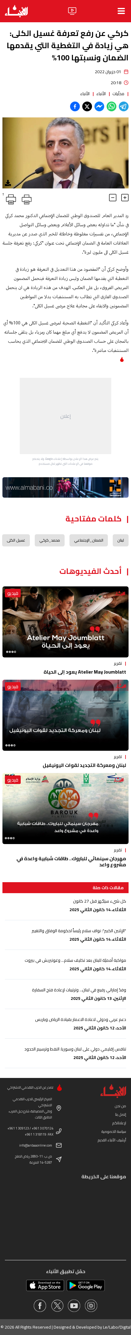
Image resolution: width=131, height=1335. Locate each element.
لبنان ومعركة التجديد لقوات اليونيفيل (84, 765)
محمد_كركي (49, 540)
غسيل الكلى (16, 540)
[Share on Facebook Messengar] (99, 106)
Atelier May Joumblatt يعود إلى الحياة (85, 671)
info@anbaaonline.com (35, 1145)
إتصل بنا (120, 1114)
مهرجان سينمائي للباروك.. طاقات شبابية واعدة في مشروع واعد (71, 861)
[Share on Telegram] (124, 106)
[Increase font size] (125, 197)
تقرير (118, 663)
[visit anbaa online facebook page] (40, 1305)
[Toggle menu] (121, 11)
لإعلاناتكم (119, 1122)
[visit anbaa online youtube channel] (74, 1305)
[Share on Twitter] (87, 106)
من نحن (120, 1105)
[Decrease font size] (112, 197)
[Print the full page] (25, 198)
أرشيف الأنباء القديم (112, 1140)
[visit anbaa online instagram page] (91, 1305)
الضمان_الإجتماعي (88, 540)
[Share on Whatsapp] (111, 106)
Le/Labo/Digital (117, 1327)
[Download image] (8, 183)
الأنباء (101, 94)
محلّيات (118, 94)
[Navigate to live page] (72, 11)
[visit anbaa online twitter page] (57, 1305)
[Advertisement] (65, 416)
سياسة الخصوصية (113, 1131)
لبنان (120, 540)
